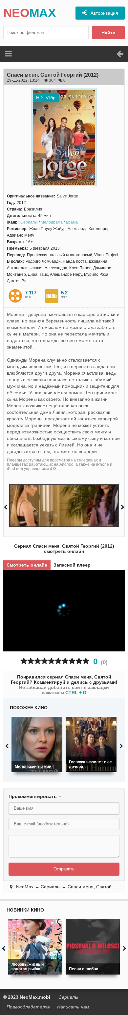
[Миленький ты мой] (36, 744)
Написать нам (73, 1006)
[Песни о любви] (93, 947)
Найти (108, 32)
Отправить (64, 869)
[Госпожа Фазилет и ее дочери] (91, 744)
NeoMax (24, 886)
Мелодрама (52, 222)
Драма (72, 222)
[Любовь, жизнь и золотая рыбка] (35, 947)
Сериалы (29, 222)
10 (85, 661)
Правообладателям (29, 1006)
